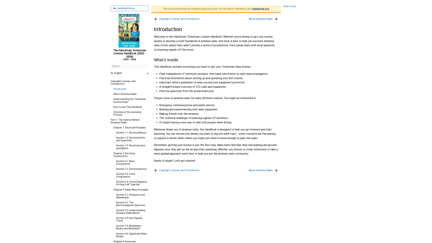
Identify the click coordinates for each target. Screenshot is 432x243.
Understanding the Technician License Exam (129, 100)
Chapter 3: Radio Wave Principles (130, 189)
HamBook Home (126, 8)
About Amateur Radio (125, 94)
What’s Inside (290, 6)
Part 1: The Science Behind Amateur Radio (125, 121)
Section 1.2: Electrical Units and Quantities (130, 139)
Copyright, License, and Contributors (123, 82)
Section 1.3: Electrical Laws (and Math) (130, 147)
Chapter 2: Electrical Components (124, 154)
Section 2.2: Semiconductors (131, 169)
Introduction (120, 89)
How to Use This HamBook (127, 107)
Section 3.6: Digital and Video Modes (131, 235)
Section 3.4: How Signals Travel (129, 219)
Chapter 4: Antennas (124, 241)
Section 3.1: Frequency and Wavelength (130, 196)
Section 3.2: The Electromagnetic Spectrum (130, 204)
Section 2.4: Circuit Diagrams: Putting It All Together (131, 183)
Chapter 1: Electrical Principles (129, 127)
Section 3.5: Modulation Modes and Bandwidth (128, 227)
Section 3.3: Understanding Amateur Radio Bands (130, 211)
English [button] (118, 73)
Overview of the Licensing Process (127, 113)
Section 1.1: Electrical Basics (131, 132)
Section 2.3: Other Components (125, 175)
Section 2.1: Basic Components (125, 162)
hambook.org (260, 8)
